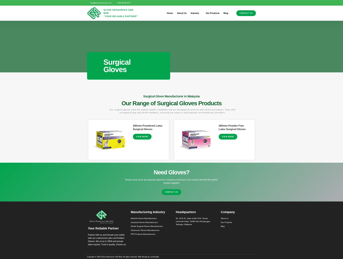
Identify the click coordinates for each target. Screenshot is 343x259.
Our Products (212, 13)
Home (170, 13)
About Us (182, 13)
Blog (225, 13)
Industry (195, 13)
